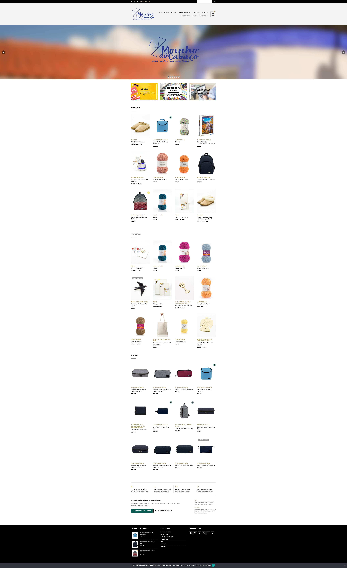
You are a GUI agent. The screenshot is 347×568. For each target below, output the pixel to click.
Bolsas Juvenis (180, 425)
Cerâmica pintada (142, 302)
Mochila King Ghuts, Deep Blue (206, 179)
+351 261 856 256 (145, 1)
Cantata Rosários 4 (136, 341)
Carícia (155, 217)
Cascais (177, 142)
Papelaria (164, 139)
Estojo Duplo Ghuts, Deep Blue (184, 465)
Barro (133, 302)
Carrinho (194, 15)
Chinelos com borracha (138, 142)
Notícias (173, 12)
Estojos (134, 387)
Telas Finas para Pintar (137, 268)
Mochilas (200, 177)
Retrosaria (181, 139)
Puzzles (208, 139)
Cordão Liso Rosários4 (181, 179)
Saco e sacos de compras (161, 339)
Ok (213, 565)
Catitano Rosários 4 (202, 268)
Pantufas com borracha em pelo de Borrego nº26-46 (205, 218)
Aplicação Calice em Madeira (183, 305)
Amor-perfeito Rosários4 (160, 179)
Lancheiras (157, 139)
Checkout (164, 544)
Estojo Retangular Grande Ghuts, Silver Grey (138, 390)
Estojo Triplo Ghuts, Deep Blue (206, 465)
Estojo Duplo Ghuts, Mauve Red (184, 389)
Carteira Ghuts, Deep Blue (138, 429)
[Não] (345, 565)
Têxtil (155, 340)
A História (195, 12)
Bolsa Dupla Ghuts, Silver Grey (184, 428)
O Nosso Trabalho (184, 12)
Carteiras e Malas (137, 425)
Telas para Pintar (158, 304)
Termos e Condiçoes (167, 536)
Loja (165, 12)
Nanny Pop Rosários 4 (203, 304)
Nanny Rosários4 (180, 268)
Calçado (134, 139)
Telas (177, 215)
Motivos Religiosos (181, 303)
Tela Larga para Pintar (181, 217)
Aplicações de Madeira (182, 302)
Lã (175, 139)
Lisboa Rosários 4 (180, 341)
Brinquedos (201, 139)
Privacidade (164, 534)
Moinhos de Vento (185, 15)
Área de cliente (202, 15)
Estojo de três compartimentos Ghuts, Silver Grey (162, 390)
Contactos (204, 12)
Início (160, 12)
